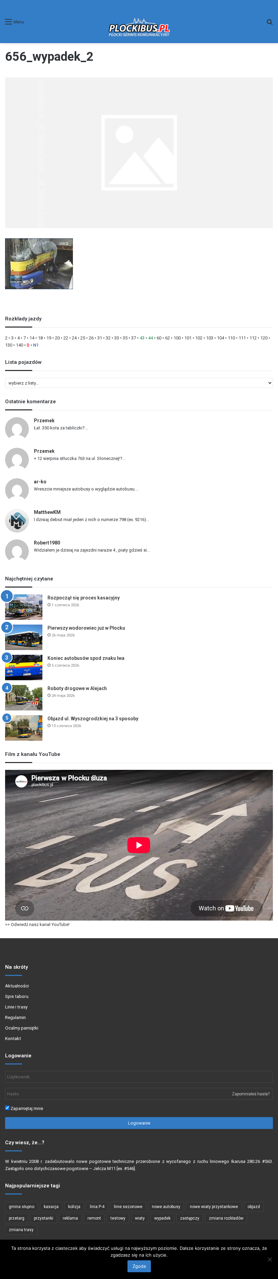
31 (99, 337)
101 (188, 337)
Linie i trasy (16, 1006)
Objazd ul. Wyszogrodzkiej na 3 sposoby (92, 718)
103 (209, 337)
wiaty (140, 1218)
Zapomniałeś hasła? (251, 1094)
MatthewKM (47, 512)
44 (150, 337)
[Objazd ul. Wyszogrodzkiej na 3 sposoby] (23, 728)
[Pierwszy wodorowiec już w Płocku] (23, 637)
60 (159, 337)
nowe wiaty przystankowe (214, 1206)
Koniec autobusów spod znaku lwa (85, 658)
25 (82, 337)
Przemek (44, 420)
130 (8, 345)
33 (116, 337)
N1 (36, 345)
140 (19, 345)
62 (167, 337)
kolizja (74, 1206)
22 (65, 337)
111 (242, 337)
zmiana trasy (21, 1229)
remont (94, 1218)
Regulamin (15, 1017)
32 (108, 337)
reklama (70, 1218)
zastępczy (189, 1218)
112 (253, 337)
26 (91, 337)
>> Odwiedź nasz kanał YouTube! (37, 924)
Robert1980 (47, 542)
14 (31, 337)
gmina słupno (21, 1206)
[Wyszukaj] (269, 24)
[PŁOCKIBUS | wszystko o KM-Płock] (139, 21)
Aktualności (17, 985)
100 (177, 337)
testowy (118, 1218)
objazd (253, 1206)
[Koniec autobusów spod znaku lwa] (23, 667)
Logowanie (139, 1123)
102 (198, 337)
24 (74, 337)
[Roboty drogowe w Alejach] (23, 697)
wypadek (162, 1218)
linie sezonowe (128, 1206)
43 (142, 337)
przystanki (43, 1218)
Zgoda (139, 1266)
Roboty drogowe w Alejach (77, 688)
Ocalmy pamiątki (21, 1028)
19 (48, 337)
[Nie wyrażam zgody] (269, 1259)
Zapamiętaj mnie (26, 1108)
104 (220, 337)
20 (57, 337)
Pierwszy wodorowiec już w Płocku (86, 628)
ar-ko (40, 481)
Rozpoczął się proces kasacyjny (83, 597)
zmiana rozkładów (226, 1218)
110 (231, 337)
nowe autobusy (166, 1206)
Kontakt (13, 1038)
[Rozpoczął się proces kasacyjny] (23, 607)
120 (263, 337)
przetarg (16, 1218)
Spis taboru (16, 996)
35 (125, 337)
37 (133, 337)
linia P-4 (97, 1206)
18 (40, 337)
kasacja (51, 1206)
